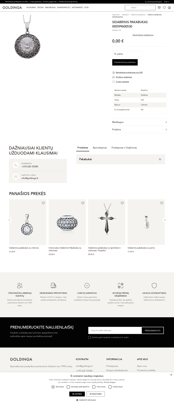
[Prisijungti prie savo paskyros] (169, 7)
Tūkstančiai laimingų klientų (68, 2)
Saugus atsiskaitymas (117, 370)
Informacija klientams (154, 2)
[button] (87, 400)
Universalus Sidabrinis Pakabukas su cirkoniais (65, 249)
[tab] (140, 122)
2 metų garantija (35, 2)
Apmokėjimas (100, 147)
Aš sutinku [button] (77, 394)
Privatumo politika (146, 370)
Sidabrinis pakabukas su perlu (141, 247)
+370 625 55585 (84, 370)
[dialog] (87, 388)
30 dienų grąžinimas (50, 2)
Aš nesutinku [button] (96, 394)
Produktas (82, 147)
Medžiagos (117, 122)
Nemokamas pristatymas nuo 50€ (16, 2)
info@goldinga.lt (84, 366)
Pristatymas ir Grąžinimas (124, 147)
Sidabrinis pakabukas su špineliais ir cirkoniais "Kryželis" (104, 249)
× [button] (171, 375)
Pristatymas (112, 366)
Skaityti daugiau (110, 382)
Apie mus (142, 366)
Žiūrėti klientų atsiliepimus (143, 35)
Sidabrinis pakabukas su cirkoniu (24, 247)
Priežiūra (116, 129)
